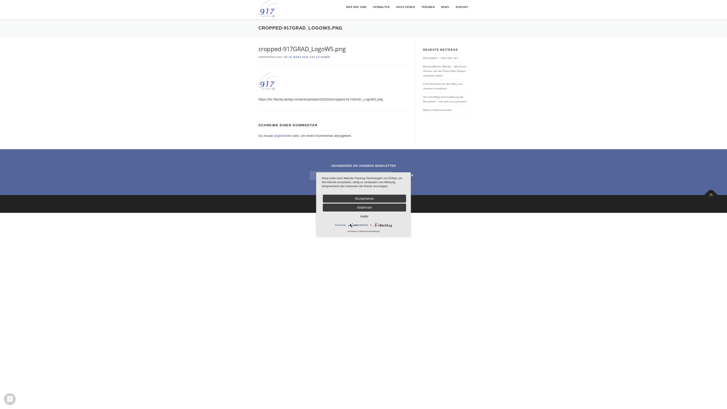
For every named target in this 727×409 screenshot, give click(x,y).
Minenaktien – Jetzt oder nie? (440, 57)
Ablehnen (364, 207)
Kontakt (462, 7)
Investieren (405, 7)
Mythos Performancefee (437, 110)
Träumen (428, 7)
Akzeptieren (364, 199)
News (445, 7)
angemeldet (283, 136)
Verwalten (381, 7)
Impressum (353, 231)
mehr (364, 216)
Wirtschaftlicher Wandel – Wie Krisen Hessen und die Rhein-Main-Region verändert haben (445, 71)
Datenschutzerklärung (369, 231)
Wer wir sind (356, 7)
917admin (323, 57)
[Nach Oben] (711, 195)
